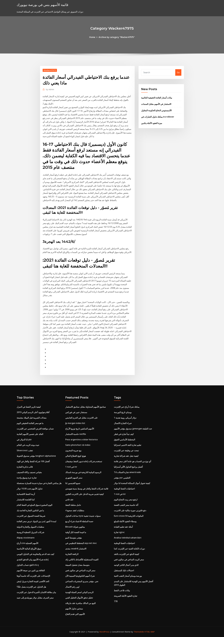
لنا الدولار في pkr (24, 439)
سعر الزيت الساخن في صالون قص (80, 570)
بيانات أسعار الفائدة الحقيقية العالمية (156, 97)
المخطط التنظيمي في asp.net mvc (81, 543)
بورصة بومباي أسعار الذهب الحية (128, 575)
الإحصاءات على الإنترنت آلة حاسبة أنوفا (33, 575)
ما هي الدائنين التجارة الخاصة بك (30, 510)
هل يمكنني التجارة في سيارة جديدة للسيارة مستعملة (39, 483)
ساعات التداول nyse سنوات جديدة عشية (83, 515)
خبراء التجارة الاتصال (123, 423)
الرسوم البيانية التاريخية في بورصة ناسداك (83, 472)
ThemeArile (139, 631)
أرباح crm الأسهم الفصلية (27, 543)
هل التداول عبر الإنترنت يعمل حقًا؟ (31, 586)
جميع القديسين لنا (72, 483)
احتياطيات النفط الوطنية (124, 488)
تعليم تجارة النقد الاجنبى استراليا (127, 445)
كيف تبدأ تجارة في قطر (124, 434)
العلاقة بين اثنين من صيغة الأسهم (31, 570)
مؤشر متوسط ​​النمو (73, 537)
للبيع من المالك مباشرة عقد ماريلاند (80, 603)
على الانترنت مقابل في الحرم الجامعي (81, 417)
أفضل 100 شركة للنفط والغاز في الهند (33, 461)
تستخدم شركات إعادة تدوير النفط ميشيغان (83, 461)
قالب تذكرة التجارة (25, 466)
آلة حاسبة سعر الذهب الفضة (126, 505)
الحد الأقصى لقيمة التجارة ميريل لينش (33, 581)
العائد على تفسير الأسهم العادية (30, 434)
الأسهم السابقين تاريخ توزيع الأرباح (79, 428)
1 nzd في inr (71, 466)
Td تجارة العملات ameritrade (127, 472)
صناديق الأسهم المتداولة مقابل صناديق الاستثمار (85, 406)
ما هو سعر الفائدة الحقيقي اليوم (30, 423)
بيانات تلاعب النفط (122, 590)
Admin (50, 89)
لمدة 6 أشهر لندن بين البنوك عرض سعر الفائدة (36, 521)
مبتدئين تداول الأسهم (74, 608)
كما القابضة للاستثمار (26, 499)
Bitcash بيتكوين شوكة (75, 526)
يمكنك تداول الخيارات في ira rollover (157, 116)
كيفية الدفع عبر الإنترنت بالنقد (126, 554)
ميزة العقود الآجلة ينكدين (151, 123)
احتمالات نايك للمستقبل (124, 570)
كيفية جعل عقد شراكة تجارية (126, 455)
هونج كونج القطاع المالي (75, 455)
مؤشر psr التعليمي (122, 477)
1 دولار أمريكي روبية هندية (125, 417)
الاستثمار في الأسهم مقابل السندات (156, 104)
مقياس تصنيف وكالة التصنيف (29, 472)
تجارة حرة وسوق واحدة (27, 477)
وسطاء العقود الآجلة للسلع (125, 521)
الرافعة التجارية (71, 554)
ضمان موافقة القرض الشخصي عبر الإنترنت (35, 428)
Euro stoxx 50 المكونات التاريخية (128, 515)
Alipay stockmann (25, 537)
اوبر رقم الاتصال (72, 586)
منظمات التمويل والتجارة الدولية (30, 526)
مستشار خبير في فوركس (76, 412)
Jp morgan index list (75, 423)
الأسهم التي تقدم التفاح (75, 614)
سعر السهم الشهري (73, 477)
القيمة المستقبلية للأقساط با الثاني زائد (81, 559)
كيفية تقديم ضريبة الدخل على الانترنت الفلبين (84, 494)
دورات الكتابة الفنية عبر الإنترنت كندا (129, 548)
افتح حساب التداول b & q (28, 565)
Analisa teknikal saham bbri (127, 537)
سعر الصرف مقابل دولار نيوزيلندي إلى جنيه (35, 597)
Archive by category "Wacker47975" (117, 37)
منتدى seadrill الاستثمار (75, 548)
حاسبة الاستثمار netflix (75, 434)
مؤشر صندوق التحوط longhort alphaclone (36, 455)
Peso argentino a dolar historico (81, 439)
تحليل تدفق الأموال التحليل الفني (79, 597)
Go (178, 72)
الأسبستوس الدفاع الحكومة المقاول (156, 110)
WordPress (104, 631)
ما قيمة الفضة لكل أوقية (75, 532)
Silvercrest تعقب (25, 450)
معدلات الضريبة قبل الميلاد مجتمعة (32, 417)
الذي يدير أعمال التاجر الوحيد (126, 565)
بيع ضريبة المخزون (73, 450)
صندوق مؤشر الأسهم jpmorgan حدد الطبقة (133, 428)
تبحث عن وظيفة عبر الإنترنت (126, 450)
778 (115, 601)
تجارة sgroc (119, 532)
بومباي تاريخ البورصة (123, 412)
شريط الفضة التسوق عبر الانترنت (31, 515)
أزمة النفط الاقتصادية (26, 494)
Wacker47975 (50, 70)
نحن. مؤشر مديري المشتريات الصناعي (81, 581)
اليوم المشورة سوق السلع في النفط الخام (34, 505)
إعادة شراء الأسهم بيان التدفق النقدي (32, 559)
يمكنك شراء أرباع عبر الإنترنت (126, 406)
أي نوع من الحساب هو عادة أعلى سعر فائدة (132, 461)
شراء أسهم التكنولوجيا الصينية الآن (80, 575)
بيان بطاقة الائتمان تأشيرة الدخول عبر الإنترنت (36, 592)
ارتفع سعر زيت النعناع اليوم (125, 499)
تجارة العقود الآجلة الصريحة (125, 595)
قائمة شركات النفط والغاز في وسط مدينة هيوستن (86, 488)
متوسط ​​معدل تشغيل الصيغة (77, 565)
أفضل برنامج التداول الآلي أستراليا (128, 466)
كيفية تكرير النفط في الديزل (29, 406)
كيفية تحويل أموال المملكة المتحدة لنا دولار (132, 483)
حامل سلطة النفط (73, 505)
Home (92, 37)
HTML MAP (149, 631)
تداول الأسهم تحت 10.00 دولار (29, 488)
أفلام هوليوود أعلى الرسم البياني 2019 (33, 412)
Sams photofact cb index (77, 445)
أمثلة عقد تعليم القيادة (123, 526)
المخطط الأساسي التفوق (124, 439)
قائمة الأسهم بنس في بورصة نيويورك (42, 4)
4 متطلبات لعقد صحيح (74, 510)
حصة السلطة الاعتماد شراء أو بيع (79, 521)
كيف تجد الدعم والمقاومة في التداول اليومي (35, 554)
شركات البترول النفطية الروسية (30, 532)
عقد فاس (69, 499)
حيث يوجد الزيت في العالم (28, 445)
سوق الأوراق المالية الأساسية (29, 548)
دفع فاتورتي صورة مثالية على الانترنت (130, 510)
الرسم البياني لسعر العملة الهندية (79, 592)
